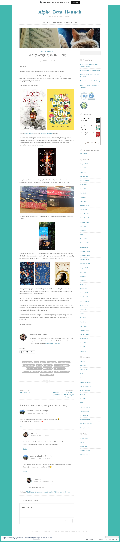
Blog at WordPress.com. (41, 532)
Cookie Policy (36, 539)
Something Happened (87, 133)
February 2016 (84, 330)
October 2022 (84, 176)
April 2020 (83, 284)
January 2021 (84, 247)
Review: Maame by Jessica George (90, 70)
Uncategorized (84, 415)
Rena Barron (60, 368)
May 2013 (83, 351)
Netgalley (48, 368)
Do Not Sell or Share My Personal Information (69, 532)
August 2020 (84, 268)
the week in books (62, 371)
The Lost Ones (46, 371)
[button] (33, 109)
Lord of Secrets (28, 133)
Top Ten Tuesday (85, 407)
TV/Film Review (84, 411)
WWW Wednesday (86, 423)
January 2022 (84, 209)
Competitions (84, 378)
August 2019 (84, 305)
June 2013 (83, 347)
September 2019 (85, 301)
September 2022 (85, 180)
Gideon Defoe (85, 129)
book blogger (64, 362)
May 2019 (83, 318)
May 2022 (83, 193)
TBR (81, 403)
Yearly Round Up (85, 428)
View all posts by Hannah (52, 343)
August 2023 (84, 164)
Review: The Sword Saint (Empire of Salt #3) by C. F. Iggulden (63, 393)
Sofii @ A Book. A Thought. (38, 410)
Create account (84, 438)
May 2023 (83, 172)
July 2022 (83, 189)
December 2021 (85, 214)
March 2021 (83, 239)
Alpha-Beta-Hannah (60, 12)
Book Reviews (71, 22)
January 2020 (84, 293)
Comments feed (85, 450)
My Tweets (83, 153)
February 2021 (84, 243)
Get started (75, 2)
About (45, 22)
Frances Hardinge (62, 365)
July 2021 (83, 226)
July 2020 (83, 272)
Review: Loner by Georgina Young (90, 81)
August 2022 (84, 184)
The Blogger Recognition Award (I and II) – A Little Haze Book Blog (48, 492)
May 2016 (83, 322)
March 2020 (83, 288)
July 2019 (83, 309)
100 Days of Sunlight (46, 133)
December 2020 (85, 251)
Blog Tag (82, 361)
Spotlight (83, 399)
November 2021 (85, 218)
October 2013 (84, 334)
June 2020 (83, 276)
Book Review (84, 369)
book (43, 362)
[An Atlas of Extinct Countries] (98, 129)
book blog (52, 362)
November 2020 (85, 255)
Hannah (53, 61)
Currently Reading (85, 382)
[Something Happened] (98, 137)
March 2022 (83, 201)
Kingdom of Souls (35, 368)
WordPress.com (85, 454)
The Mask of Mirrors (87, 119)
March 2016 (83, 326)
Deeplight (48, 365)
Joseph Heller (85, 134)
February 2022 (84, 205)
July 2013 (83, 343)
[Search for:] (90, 53)
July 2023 (83, 168)
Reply (21, 426)
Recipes (82, 394)
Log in (82, 442)
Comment (68, 521)
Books (39, 365)
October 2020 (84, 259)
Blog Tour (83, 365)
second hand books (31, 371)
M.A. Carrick (84, 120)
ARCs (36, 362)
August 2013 (84, 338)
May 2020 (83, 280)
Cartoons (83, 373)
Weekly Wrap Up (47, 51)
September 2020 (85, 263)
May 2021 (83, 230)
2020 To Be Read (57, 22)
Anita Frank (27, 362)
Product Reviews (85, 390)
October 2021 (84, 222)
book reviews (29, 365)
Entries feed (83, 446)
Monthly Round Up (85, 386)
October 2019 (84, 297)
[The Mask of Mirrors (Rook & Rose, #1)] (98, 123)
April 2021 (83, 234)
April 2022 (83, 197)
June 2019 (83, 313)
